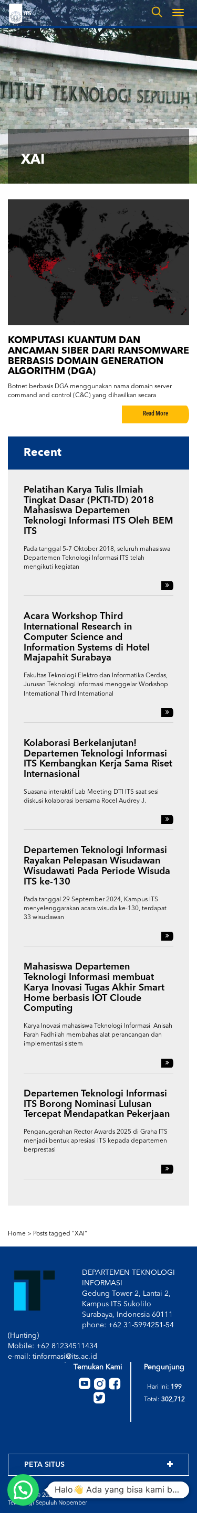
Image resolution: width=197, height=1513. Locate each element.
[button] (23, 1490)
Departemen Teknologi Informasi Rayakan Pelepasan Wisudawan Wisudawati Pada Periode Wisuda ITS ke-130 (97, 866)
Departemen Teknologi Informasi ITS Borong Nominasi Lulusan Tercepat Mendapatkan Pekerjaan (97, 1104)
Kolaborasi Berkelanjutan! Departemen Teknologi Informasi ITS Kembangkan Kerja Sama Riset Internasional (98, 759)
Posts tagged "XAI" (60, 1234)
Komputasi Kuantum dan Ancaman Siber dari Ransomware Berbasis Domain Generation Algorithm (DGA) (98, 356)
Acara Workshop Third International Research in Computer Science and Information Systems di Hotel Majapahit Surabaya (87, 637)
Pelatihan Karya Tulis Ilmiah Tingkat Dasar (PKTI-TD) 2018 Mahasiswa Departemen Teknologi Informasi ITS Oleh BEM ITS (98, 510)
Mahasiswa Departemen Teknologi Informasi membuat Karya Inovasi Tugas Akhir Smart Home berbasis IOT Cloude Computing (94, 987)
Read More (155, 414)
